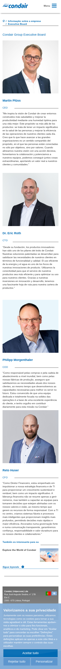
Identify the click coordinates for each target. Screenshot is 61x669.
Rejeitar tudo (16, 661)
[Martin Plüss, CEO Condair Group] (30, 68)
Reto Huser (11, 470)
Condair (15, 5)
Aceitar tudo (30, 653)
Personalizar (44, 661)
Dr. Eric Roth (12, 233)
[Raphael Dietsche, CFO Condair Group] (30, 201)
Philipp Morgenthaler (18, 360)
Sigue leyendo (11, 567)
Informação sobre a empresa (24, 21)
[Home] (4, 21)
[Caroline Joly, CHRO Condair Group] (30, 326)
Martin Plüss (12, 100)
